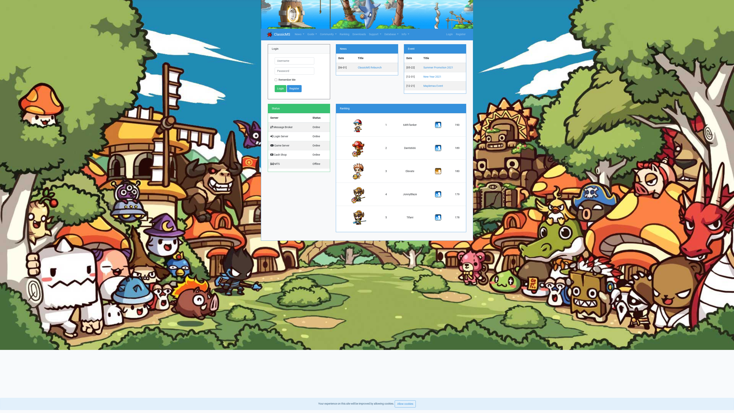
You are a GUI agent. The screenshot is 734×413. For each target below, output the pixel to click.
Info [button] (404, 34)
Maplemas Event (433, 86)
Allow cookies (405, 404)
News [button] (298, 34)
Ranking (344, 34)
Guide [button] (311, 34)
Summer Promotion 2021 (438, 67)
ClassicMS (281, 34)
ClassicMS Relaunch (370, 67)
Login (449, 34)
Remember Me (287, 79)
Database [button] (390, 34)
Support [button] (374, 34)
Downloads (359, 34)
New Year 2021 (432, 76)
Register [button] (294, 88)
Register (461, 34)
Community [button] (327, 34)
